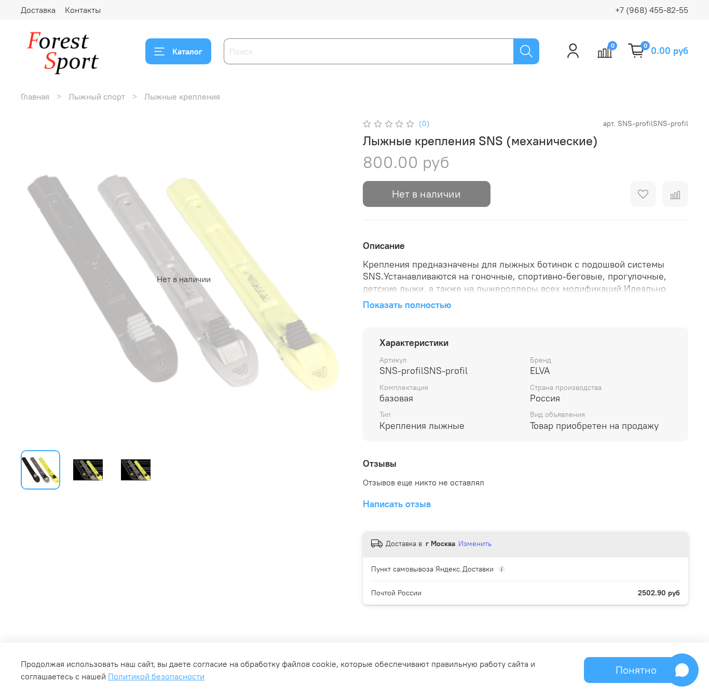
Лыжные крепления (182, 96)
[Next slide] (329, 279)
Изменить (475, 543)
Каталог (187, 51)
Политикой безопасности (156, 676)
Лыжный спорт (97, 96)
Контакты (83, 10)
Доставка (38, 10)
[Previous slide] (37, 279)
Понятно (636, 669)
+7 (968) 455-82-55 (651, 10)
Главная (35, 96)
